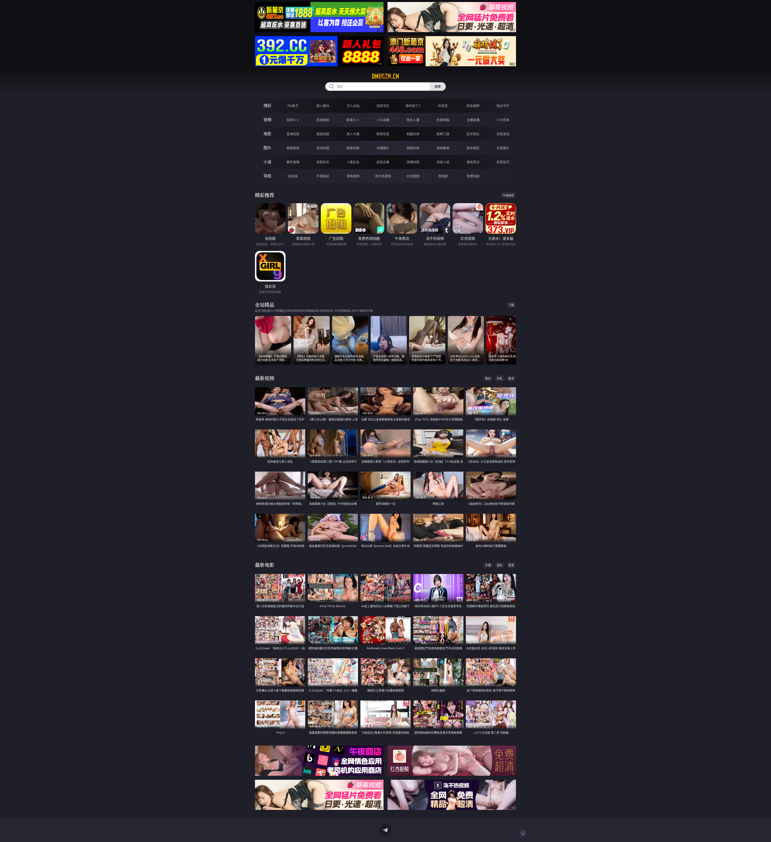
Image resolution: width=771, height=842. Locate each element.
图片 (267, 148)
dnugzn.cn (385, 76)
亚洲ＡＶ (293, 120)
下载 (511, 305)
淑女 (499, 565)
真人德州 (322, 106)
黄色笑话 (473, 162)
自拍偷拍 (322, 120)
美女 (488, 378)
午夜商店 (322, 176)
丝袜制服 (442, 120)
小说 (267, 162)
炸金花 (443, 106)
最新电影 (264, 565)
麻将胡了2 (413, 106)
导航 (267, 176)
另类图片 (503, 148)
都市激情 (293, 162)
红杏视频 (413, 176)
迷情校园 (413, 162)
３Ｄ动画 (382, 120)
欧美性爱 (382, 134)
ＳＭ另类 (503, 120)
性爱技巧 (503, 162)
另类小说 (442, 162)
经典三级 (442, 134)
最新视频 (264, 378)
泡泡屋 (443, 176)
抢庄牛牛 (503, 106)
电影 (267, 134)
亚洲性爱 (293, 134)
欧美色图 (353, 148)
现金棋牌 (473, 106)
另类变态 (503, 134)
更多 (511, 378)
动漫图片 (382, 148)
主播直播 (473, 120)
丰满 (488, 565)
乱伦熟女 (473, 134)
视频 (267, 119)
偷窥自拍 (293, 148)
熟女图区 (473, 148)
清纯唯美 (442, 148)
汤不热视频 (383, 176)
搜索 (437, 86)
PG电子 (293, 106)
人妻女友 (353, 162)
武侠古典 (382, 162)
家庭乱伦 (322, 162)
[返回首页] (523, 833)
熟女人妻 (413, 120)
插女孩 (293, 176)
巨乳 (499, 378)
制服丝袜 (413, 134)
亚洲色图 (322, 148)
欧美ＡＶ (353, 120)
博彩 (267, 105)
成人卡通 (353, 134)
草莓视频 (353, 176)
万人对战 (353, 106)
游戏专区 (382, 106)
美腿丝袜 (413, 148)
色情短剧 (473, 176)
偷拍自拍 (322, 134)
